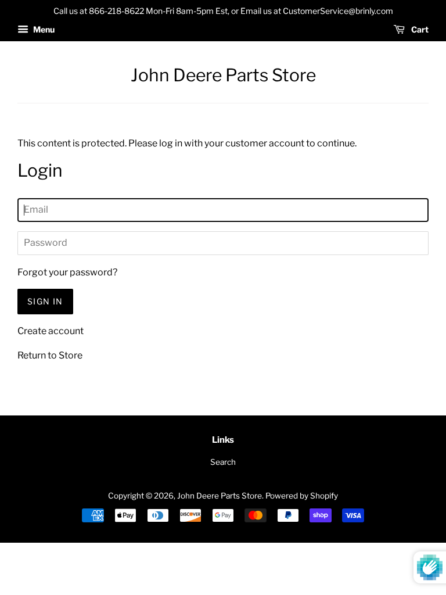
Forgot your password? (67, 272)
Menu (43, 29)
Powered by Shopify (301, 495)
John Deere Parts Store (223, 74)
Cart (419, 29)
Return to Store (49, 355)
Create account (50, 330)
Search (223, 462)
